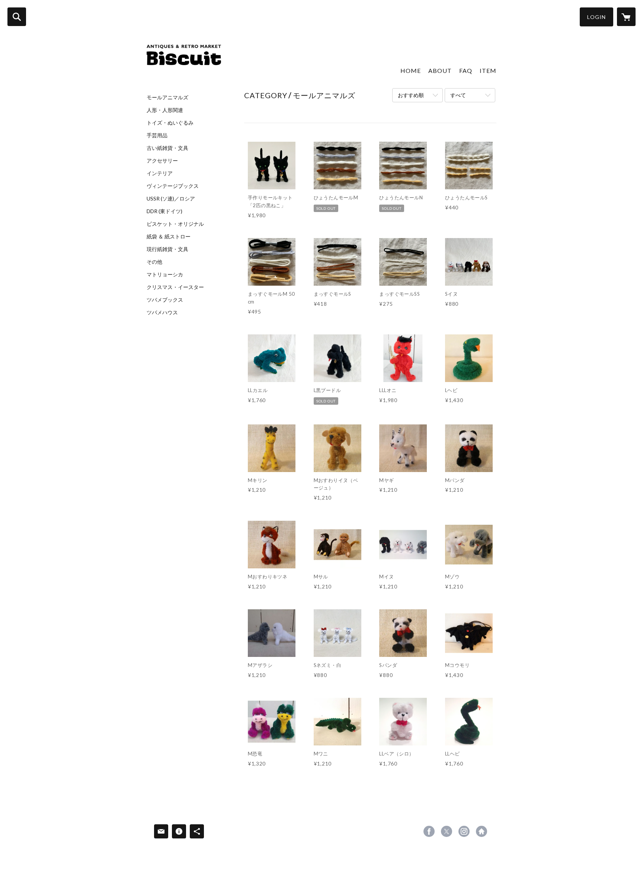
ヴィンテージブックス (173, 186)
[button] (596, 16)
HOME (410, 70)
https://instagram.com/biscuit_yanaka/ (464, 831)
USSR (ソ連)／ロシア (171, 198)
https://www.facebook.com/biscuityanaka (429, 831)
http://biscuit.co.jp (481, 831)
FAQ (465, 70)
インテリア (160, 173)
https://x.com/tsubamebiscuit (446, 831)
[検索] (16, 16)
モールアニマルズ (167, 97)
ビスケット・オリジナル (175, 224)
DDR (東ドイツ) (164, 211)
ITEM (488, 70)
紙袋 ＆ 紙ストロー (169, 236)
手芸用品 (157, 135)
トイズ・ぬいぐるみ (170, 122)
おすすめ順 (411, 95)
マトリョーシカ (165, 274)
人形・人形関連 (165, 110)
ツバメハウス (162, 312)
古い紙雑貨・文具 (167, 148)
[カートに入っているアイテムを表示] (626, 16)
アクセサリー (162, 160)
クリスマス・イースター (175, 287)
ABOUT (440, 70)
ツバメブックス (165, 299)
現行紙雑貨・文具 (167, 249)
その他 (154, 261)
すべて (458, 95)
